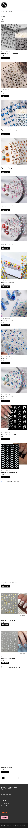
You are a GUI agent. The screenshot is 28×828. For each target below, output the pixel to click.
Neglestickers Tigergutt (7, 168)
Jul (1, 765)
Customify (23, 825)
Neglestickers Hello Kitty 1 (8, 244)
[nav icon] (26, 5)
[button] (5, 58)
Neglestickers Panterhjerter (8, 91)
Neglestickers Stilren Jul (7, 767)
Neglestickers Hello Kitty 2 (8, 206)
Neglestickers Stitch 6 (7, 396)
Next (23, 778)
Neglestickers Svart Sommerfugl (9, 53)
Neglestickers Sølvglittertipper (9, 434)
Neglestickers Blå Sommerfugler (9, 130)
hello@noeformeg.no (6, 794)
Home (2, 11)
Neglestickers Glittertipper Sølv (9, 582)
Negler (2, 127)
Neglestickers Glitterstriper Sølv (9, 472)
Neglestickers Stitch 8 (7, 320)
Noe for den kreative (5, 51)
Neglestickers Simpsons (7, 282)
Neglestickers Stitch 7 (7, 358)
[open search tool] (23, 5)
